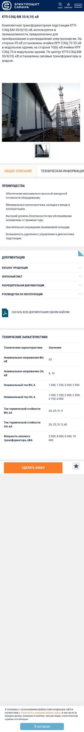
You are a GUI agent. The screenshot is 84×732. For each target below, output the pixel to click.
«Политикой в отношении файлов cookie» (41, 712)
